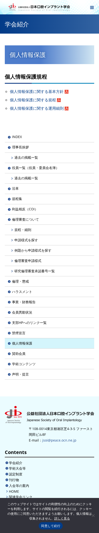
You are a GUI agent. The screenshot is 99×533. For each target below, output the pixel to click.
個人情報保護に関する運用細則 (37, 108)
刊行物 (14, 480)
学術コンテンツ (24, 364)
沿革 (15, 188)
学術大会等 (17, 468)
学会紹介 (15, 462)
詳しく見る (62, 518)
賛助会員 (18, 353)
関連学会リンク (20, 497)
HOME (14, 491)
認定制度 (15, 474)
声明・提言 (20, 374)
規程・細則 (22, 229)
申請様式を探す (26, 240)
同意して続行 (50, 526)
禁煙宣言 (18, 333)
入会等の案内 (19, 485)
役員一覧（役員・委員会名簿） (35, 167)
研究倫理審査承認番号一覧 (34, 271)
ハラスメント (22, 291)
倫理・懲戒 (20, 281)
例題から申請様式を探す (32, 250)
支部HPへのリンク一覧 (29, 322)
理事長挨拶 (20, 147)
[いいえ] (93, 515)
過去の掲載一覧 (26, 157)
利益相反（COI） (25, 209)
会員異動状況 (22, 312)
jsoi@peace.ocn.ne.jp (59, 440)
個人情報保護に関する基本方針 (37, 91)
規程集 (17, 198)
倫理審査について (25, 219)
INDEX (17, 136)
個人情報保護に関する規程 (33, 100)
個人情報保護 (22, 343)
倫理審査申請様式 (27, 260)
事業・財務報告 (24, 302)
